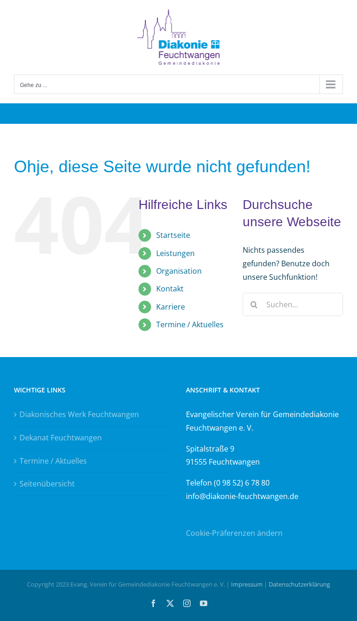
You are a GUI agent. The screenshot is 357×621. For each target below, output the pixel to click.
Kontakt (170, 289)
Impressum (247, 584)
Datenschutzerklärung (299, 584)
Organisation (179, 271)
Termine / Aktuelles (190, 324)
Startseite (173, 235)
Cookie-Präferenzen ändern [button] (234, 533)
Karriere (170, 307)
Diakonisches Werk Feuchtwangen (79, 414)
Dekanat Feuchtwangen (61, 437)
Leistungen (175, 253)
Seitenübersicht (47, 484)
